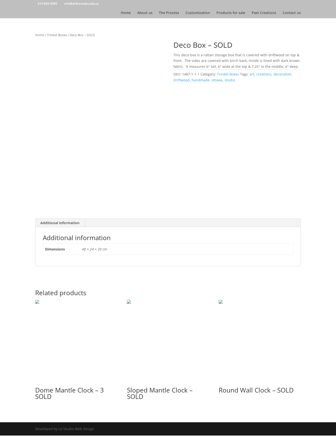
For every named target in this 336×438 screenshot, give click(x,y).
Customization (197, 13)
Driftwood (181, 80)
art (252, 74)
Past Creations (264, 13)
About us (145, 13)
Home (126, 13)
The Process (169, 13)
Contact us (292, 13)
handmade (201, 80)
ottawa (217, 80)
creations (264, 74)
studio (230, 80)
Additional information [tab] (59, 222)
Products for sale (230, 13)
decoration (282, 74)
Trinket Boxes (57, 35)
